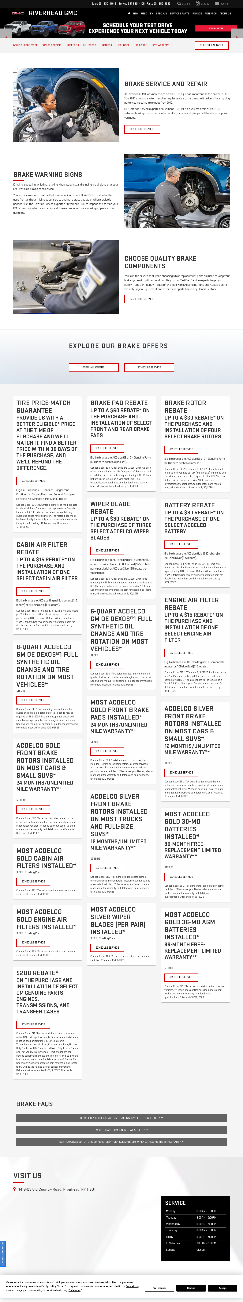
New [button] (135, 13)
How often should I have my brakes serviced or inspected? (120, 1118)
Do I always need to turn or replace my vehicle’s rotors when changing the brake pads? (120, 1142)
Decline (191, 1288)
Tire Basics (122, 45)
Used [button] (144, 13)
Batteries (106, 45)
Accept (223, 1288)
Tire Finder (140, 45)
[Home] (129, 14)
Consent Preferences (2, 1254)
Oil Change (89, 45)
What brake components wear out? (120, 1130)
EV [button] (151, 13)
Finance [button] (197, 13)
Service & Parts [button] (179, 13)
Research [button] (211, 13)
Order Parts (72, 45)
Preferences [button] (74, 1290)
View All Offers (93, 367)
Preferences (159, 1288)
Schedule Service (212, 45)
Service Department (25, 45)
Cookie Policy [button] (132, 1286)
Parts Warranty (160, 45)
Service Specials (51, 45)
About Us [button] (225, 13)
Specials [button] (161, 13)
